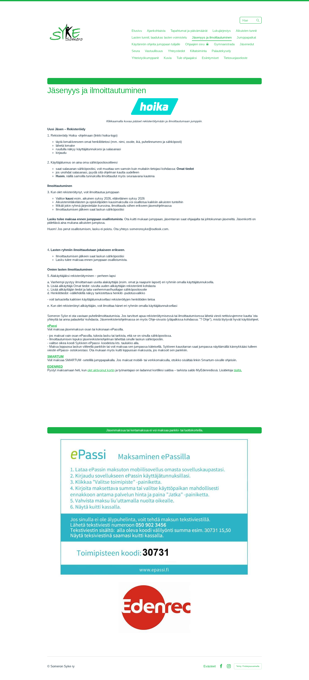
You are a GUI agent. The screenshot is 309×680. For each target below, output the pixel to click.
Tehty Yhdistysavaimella (247, 666)
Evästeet (209, 666)
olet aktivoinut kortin (101, 370)
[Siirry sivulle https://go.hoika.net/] (154, 107)
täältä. (238, 370)
